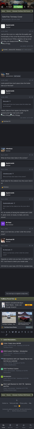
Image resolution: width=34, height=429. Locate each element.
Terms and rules (14, 403)
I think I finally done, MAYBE (12, 343)
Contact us (5, 403)
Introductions (7, 355)
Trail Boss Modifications (9, 365)
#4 (32, 155)
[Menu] (2, 6)
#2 (32, 80)
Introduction (7, 376)
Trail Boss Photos (8, 347)
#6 (32, 199)
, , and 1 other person (17, 49)
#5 (32, 169)
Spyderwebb (7, 19)
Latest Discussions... (10, 340)
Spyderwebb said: (8, 203)
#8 (32, 245)
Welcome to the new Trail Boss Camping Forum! (24, 323)
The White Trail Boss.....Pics (8, 324)
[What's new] (28, 6)
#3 (32, 97)
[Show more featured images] (31, 316)
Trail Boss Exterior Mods (9, 390)
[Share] (30, 31)
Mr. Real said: (6, 249)
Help (30, 403)
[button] (24, 6)
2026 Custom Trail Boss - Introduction (15, 351)
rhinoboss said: (7, 173)
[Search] (32, 6)
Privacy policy (23, 403)
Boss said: (6, 101)
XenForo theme (16, 411)
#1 (32, 31)
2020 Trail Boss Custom (10, 368)
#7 (32, 228)
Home (15, 406)
